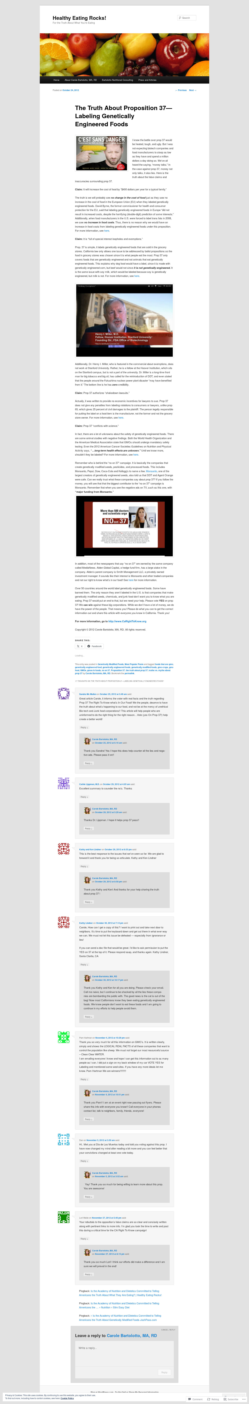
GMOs (83, 670)
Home (56, 79)
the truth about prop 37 (137, 670)
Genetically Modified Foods (111, 664)
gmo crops (163, 667)
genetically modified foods (144, 667)
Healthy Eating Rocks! (79, 17)
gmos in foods (94, 670)
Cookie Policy (67, 1398)
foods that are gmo (164, 664)
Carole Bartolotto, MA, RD (98, 673)
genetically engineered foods (116, 667)
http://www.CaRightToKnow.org (127, 621)
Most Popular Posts (134, 664)
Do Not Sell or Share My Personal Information (137, 1392)
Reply (84, 727)
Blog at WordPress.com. (102, 1392)
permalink (129, 673)
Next (192, 90)
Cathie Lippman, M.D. (89, 784)
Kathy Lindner (86, 922)
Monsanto (151, 471)
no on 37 (106, 670)
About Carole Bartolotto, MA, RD (81, 79)
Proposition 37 (118, 670)
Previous (181, 90)
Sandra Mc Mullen (87, 694)
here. (121, 417)
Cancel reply (168, 1330)
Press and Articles (147, 79)
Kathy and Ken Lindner (90, 849)
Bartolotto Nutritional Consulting (117, 79)
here (106, 230)
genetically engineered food (88, 667)
